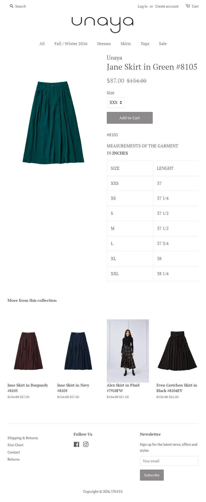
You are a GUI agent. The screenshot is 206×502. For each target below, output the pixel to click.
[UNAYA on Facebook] (76, 445)
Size (111, 93)
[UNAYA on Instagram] (85, 445)
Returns (14, 459)
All (42, 43)
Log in (142, 6)
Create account (167, 6)
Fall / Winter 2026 (71, 43)
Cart (195, 6)
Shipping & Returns (23, 437)
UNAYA (117, 491)
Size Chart (15, 444)
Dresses (104, 43)
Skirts (126, 43)
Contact (14, 452)
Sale (163, 43)
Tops (145, 43)
